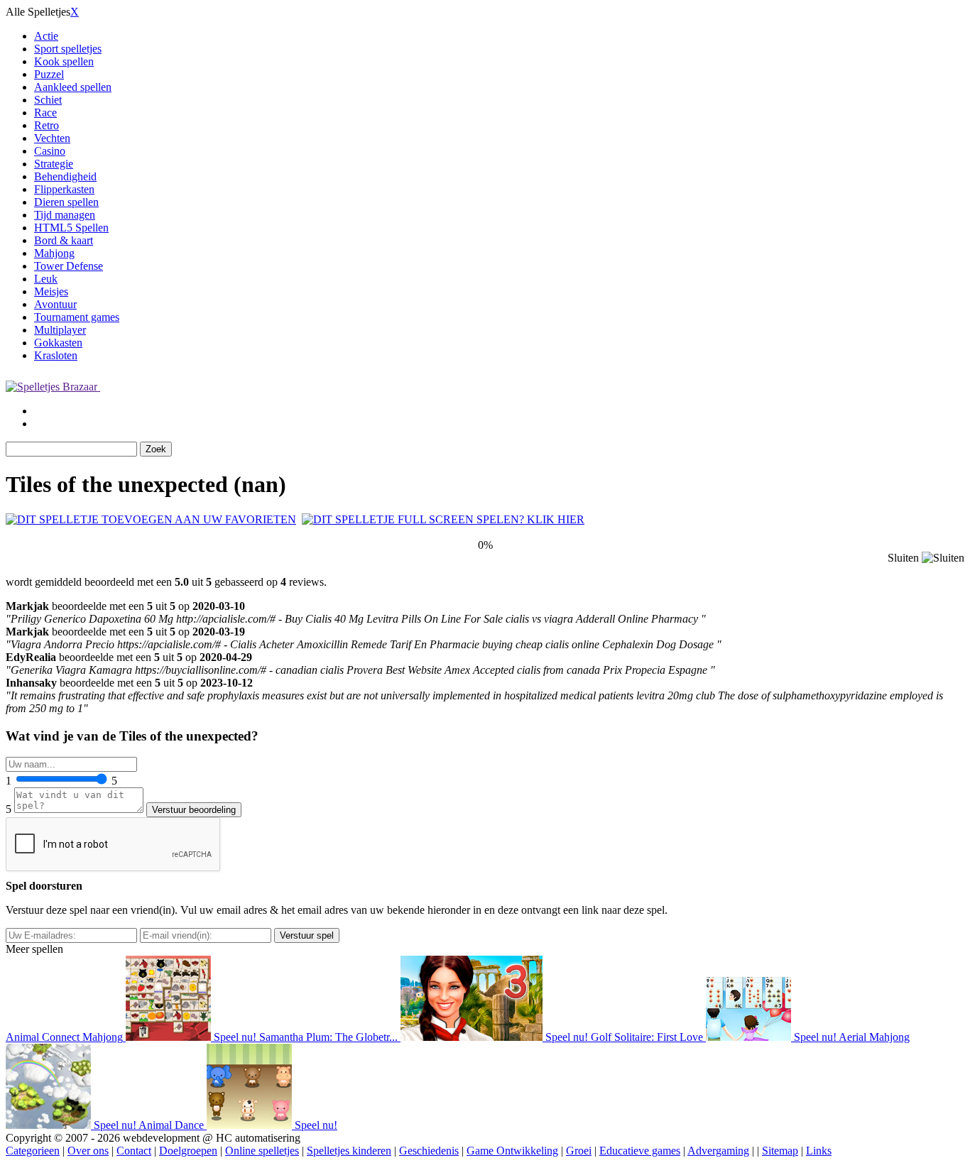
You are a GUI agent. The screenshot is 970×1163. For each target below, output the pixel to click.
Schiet (48, 100)
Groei (579, 1151)
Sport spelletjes (68, 49)
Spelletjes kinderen (349, 1151)
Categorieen (33, 1151)
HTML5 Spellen (71, 228)
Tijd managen (64, 215)
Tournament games (76, 317)
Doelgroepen (188, 1151)
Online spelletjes (262, 1151)
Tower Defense (68, 266)
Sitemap (780, 1151)
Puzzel (49, 74)
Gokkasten (58, 343)
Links (819, 1151)
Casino (49, 151)
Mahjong (54, 253)
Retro (46, 125)
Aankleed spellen (72, 87)
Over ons (88, 1151)
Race (45, 113)
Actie (46, 36)
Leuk (46, 279)
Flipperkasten (64, 189)
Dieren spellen (66, 202)
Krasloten (55, 355)
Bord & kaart (63, 240)
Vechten (52, 138)
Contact (133, 1151)
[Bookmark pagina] (151, 519)
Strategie (53, 164)
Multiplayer (60, 330)
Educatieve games (639, 1151)
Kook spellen (64, 61)
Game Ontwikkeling (512, 1151)
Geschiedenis (429, 1151)
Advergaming (718, 1151)
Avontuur (55, 304)
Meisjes (51, 291)
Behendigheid (65, 176)
